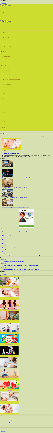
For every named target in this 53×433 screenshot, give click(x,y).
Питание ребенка (7, 56)
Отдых (5, 112)
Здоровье (4, 65)
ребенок (5, 274)
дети (22, 273)
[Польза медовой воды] (9, 287)
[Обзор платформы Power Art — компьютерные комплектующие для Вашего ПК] (7, 176)
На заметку (6, 117)
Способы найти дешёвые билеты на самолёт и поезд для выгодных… (14, 197)
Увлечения (4, 98)
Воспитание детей (7, 46)
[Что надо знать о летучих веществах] (9, 356)
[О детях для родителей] (5, 6)
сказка (14, 274)
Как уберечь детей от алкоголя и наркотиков (12, 79)
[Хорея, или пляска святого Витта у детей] (9, 310)
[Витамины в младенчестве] (9, 321)
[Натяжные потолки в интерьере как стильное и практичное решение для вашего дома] (7, 206)
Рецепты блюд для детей (8, 60)
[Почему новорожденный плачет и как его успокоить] (9, 414)
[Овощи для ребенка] (9, 402)
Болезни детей (6, 74)
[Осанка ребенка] (9, 333)
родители (11, 274)
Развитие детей (7, 37)
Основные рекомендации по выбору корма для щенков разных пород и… (15, 187)
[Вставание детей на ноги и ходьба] (9, 379)
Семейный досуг (7, 107)
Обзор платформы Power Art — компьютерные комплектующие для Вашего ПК (16, 177)
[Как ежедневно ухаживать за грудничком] (9, 298)
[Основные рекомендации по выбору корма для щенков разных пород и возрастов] (7, 186)
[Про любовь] (9, 391)
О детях (4, 32)
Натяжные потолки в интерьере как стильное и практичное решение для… (15, 207)
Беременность (6, 70)
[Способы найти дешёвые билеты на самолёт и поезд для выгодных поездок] (7, 196)
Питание (4, 51)
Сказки (3, 93)
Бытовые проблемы (7, 121)
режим (9, 274)
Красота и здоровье (7, 84)
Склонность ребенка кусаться (10, 153)
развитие (1, 274)
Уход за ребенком (7, 42)
